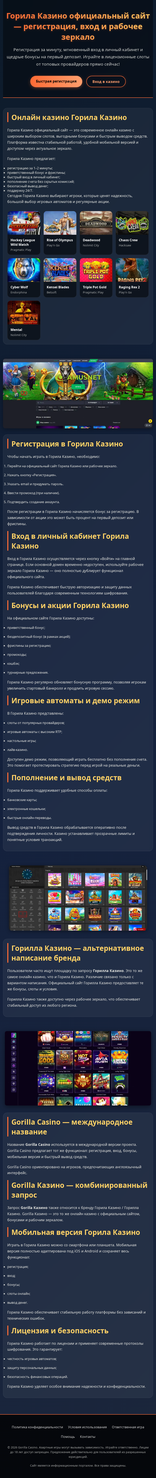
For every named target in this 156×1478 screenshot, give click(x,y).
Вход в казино (106, 81)
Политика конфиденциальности (37, 1427)
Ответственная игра (128, 1427)
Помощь (68, 1436)
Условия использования (87, 1427)
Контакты (87, 1436)
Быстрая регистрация (56, 81)
